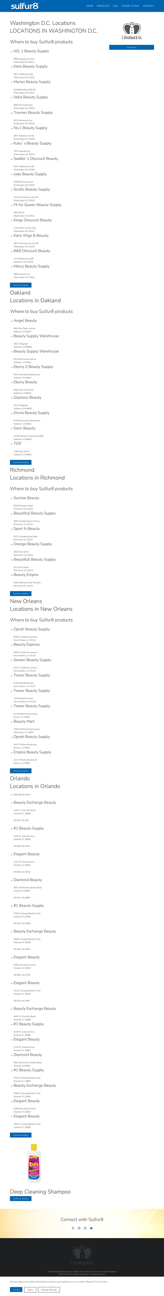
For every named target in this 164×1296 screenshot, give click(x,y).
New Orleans (26, 601)
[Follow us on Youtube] (91, 1228)
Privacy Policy (101, 1281)
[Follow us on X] (85, 1228)
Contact (148, 6)
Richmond (22, 470)
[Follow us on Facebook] (73, 1228)
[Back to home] (25, 6)
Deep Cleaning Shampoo (40, 1191)
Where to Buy (130, 6)
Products (103, 6)
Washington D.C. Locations (43, 23)
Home (89, 6)
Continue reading (20, 285)
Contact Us (132, 47)
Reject (30, 1289)
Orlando (20, 778)
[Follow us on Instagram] (79, 1228)
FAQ (115, 6)
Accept (16, 1289)
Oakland (20, 292)
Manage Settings (49, 1289)
